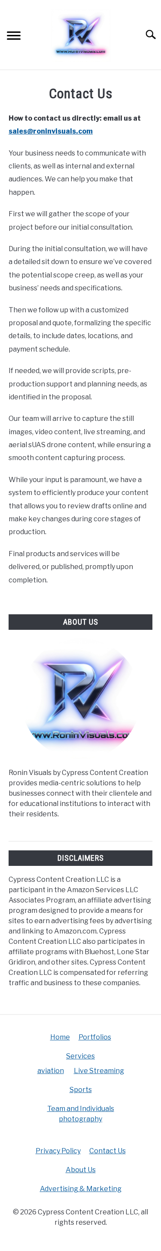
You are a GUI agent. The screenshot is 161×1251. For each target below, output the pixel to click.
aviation (50, 1071)
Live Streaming (99, 1071)
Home (60, 1037)
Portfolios (95, 1037)
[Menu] (13, 37)
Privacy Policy (58, 1151)
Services (80, 1056)
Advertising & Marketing (81, 1189)
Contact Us (107, 1151)
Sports (81, 1090)
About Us (81, 1170)
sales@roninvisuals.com (51, 131)
